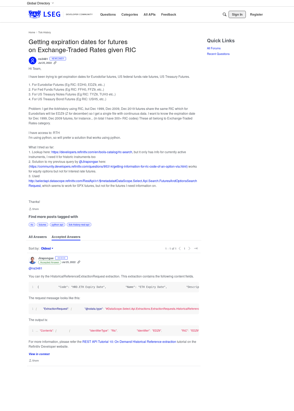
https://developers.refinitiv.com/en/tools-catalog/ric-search (91, 152)
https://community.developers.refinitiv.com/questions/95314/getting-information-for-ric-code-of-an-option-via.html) (109, 166)
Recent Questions (218, 54)
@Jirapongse (88, 161)
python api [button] (57, 224)
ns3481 (43, 59)
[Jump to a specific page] (196, 248)
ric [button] (32, 224)
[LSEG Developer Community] (61, 14)
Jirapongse (46, 258)
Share (34, 209)
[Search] (224, 14)
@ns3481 (35, 268)
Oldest (46, 248)
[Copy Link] (55, 63)
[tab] (37, 236)
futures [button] (42, 224)
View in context (39, 354)
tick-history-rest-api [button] (79, 224)
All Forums (214, 48)
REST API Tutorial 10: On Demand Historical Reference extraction (129, 341)
